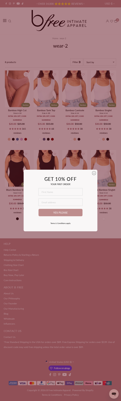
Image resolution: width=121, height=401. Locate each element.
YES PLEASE (60, 212)
